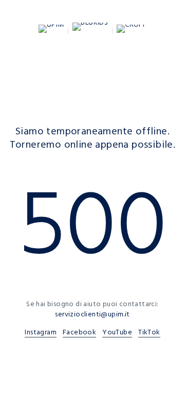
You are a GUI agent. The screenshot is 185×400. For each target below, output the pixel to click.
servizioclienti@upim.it (92, 314)
